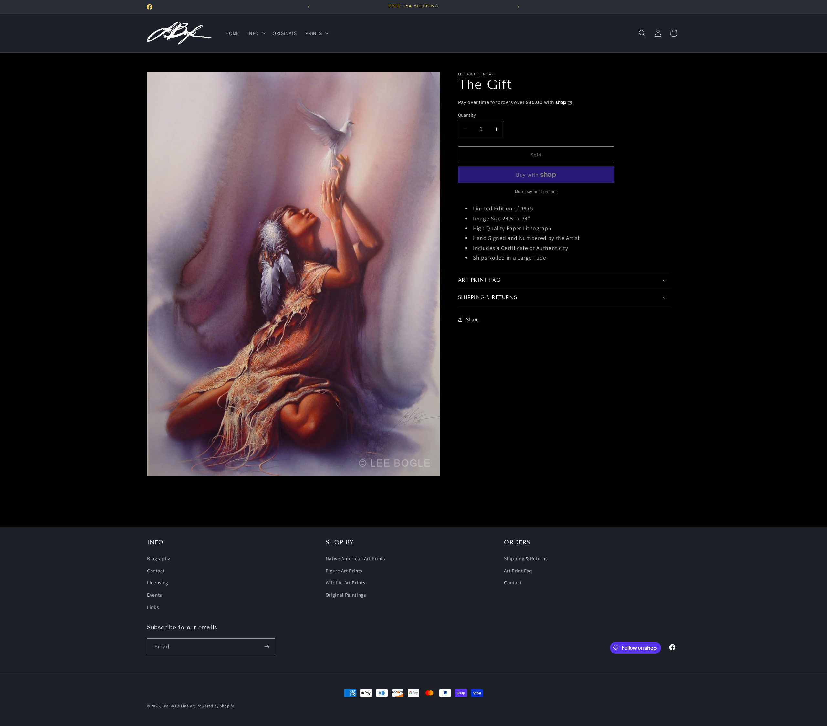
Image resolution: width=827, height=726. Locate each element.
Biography (158, 558)
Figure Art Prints (344, 570)
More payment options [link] (536, 191)
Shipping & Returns (525, 558)
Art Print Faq (518, 570)
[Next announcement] (518, 7)
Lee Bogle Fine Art (178, 705)
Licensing (157, 582)
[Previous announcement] (309, 7)
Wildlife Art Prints (345, 582)
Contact (156, 570)
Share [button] (472, 319)
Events (154, 595)
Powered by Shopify (215, 705)
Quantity (467, 115)
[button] (255, 33)
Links (153, 607)
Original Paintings (346, 595)
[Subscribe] (267, 646)
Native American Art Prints (355, 558)
